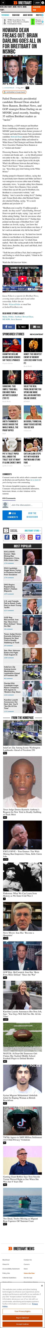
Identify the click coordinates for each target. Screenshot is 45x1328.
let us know (35, 480)
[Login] (37, 3)
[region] (22, 1305)
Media (4, 316)
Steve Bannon (16, 319)
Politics (11, 316)
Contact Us (28, 1260)
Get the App (28, 1278)
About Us (5, 1264)
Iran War (16, 15)
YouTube (38, 83)
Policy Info (6, 1273)
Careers (27, 1264)
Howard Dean (16, 136)
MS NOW (6, 319)
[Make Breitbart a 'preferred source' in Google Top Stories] (14, 92)
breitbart (18, 316)
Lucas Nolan (9, 88)
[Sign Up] (38, 8)
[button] (3, 3)
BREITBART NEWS (24, 1248)
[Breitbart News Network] (6, 530)
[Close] (42, 1285)
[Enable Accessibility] (43, 3)
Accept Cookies (22, 1324)
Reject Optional (22, 1318)
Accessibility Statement (11, 1269)
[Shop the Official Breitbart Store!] (32, 531)
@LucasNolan (14, 304)
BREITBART (24, 2)
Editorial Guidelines (9, 1278)
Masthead (6, 1260)
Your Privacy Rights (22, 1311)
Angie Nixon (27, 15)
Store (26, 1269)
